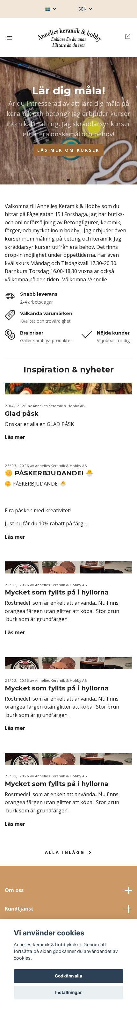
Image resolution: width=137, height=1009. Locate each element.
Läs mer (15, 437)
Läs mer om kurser (68, 150)
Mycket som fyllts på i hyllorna (57, 592)
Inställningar (68, 992)
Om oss (14, 890)
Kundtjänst (19, 908)
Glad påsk (22, 413)
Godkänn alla (68, 975)
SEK (83, 9)
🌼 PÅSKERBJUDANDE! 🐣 (49, 473)
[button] (63, 180)
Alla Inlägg (66, 852)
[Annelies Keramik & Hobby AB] (69, 37)
